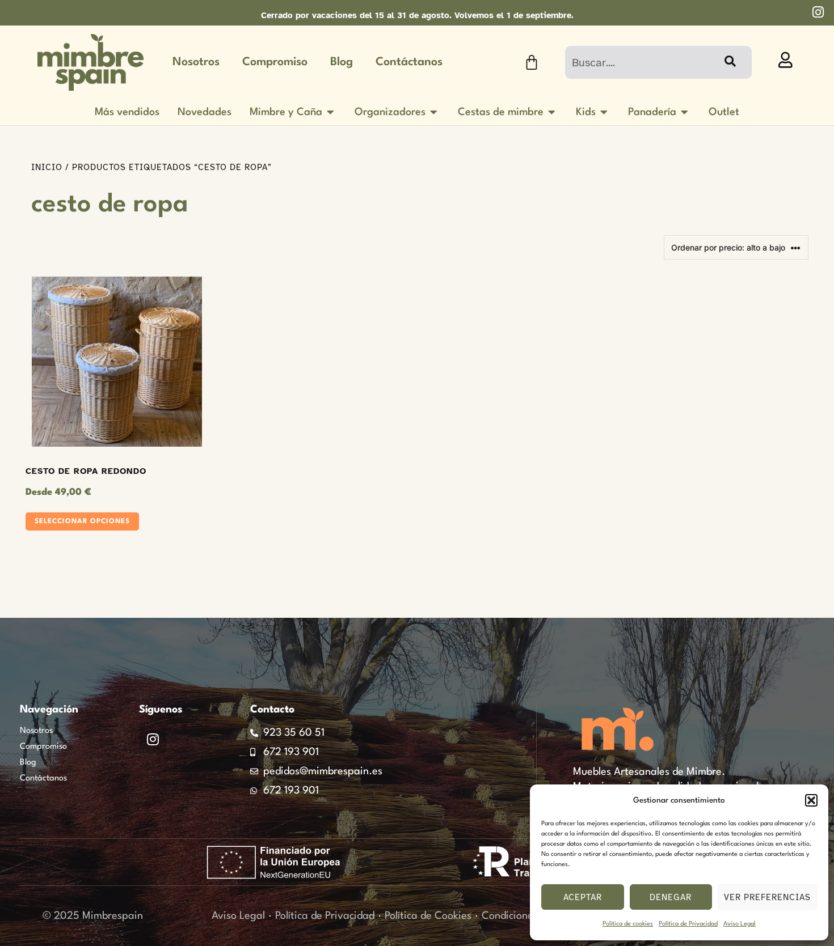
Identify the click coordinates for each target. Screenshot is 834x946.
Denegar (671, 897)
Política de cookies (628, 924)
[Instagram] (152, 739)
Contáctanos (409, 62)
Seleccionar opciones (82, 521)
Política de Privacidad (688, 924)
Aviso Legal (739, 924)
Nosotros (196, 62)
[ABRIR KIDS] (604, 112)
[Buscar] (729, 62)
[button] (811, 800)
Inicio (46, 167)
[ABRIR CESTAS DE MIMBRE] (552, 112)
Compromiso (275, 62)
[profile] (786, 60)
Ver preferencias (767, 897)
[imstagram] (817, 12)
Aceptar (582, 897)
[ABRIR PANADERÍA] (684, 112)
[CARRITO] (532, 62)
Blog (341, 62)
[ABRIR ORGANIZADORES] (434, 112)
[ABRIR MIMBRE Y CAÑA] (330, 112)
